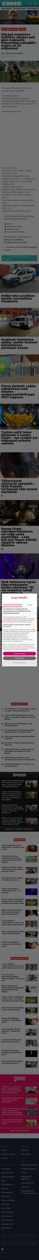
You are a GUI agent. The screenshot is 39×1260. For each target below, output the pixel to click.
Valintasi (29, 605)
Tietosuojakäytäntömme (19, 662)
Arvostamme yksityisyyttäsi (12, 605)
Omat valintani (19, 658)
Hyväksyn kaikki (19, 653)
